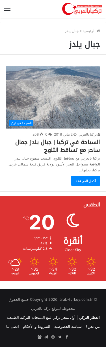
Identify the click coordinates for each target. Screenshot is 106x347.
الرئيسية (90, 30)
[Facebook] (66, 337)
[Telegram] (46, 337)
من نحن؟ (93, 326)
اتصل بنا (12, 326)
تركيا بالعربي (88, 134)
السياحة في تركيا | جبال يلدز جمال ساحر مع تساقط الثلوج (57, 146)
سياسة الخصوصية (68, 326)
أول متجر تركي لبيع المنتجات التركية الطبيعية (41, 317)
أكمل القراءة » (85, 181)
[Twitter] (60, 337)
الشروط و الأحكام (36, 326)
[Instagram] (53, 337)
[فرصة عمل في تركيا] (39, 337)
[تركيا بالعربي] (82, 9)
